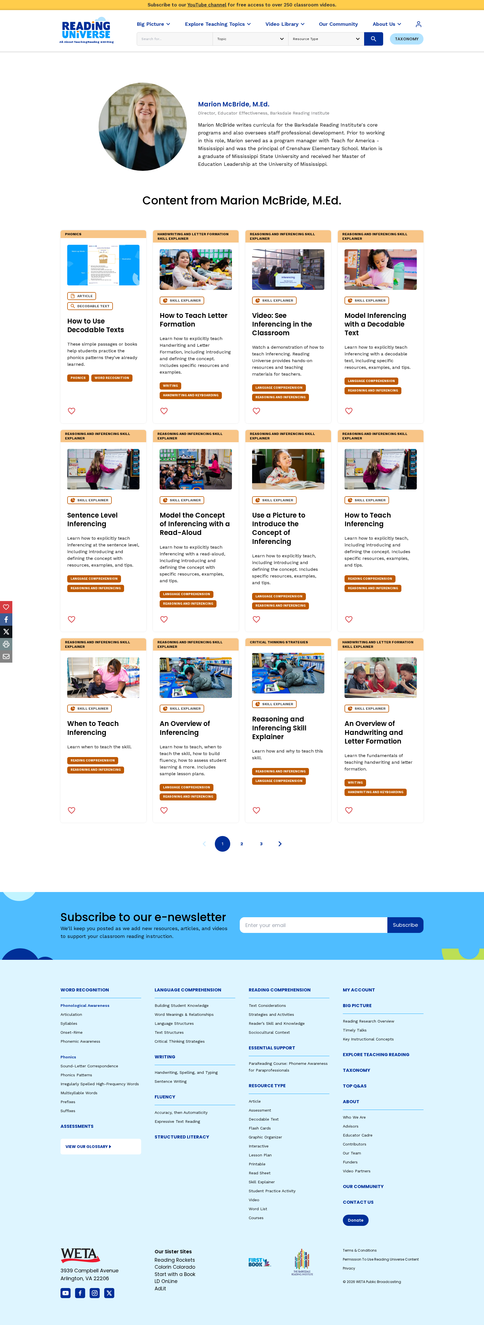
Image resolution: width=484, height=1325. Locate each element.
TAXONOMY (356, 1070)
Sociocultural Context (269, 1032)
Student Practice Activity (272, 1191)
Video (254, 1200)
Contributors (354, 1144)
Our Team (352, 1153)
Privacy (349, 1268)
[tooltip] (6, 607)
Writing (165, 1057)
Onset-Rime (72, 1032)
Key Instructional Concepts (368, 1039)
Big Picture (357, 1005)
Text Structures (169, 1032)
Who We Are (354, 1117)
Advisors (351, 1126)
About (351, 1101)
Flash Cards (260, 1128)
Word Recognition (85, 990)
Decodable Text (264, 1119)
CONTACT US (358, 1202)
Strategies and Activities (271, 1014)
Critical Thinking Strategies (279, 642)
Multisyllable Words (79, 1093)
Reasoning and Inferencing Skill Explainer (282, 236)
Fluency (165, 1097)
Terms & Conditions (360, 1250)
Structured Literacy (182, 1137)
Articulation (71, 1014)
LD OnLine (166, 1281)
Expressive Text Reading (177, 1121)
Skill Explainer (262, 1182)
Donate (356, 1220)
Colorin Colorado (175, 1267)
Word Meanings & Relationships (184, 1014)
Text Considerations (267, 1005)
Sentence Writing (171, 1081)
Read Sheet (260, 1173)
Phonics (73, 234)
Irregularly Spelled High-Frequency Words (100, 1084)
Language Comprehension (188, 990)
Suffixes (68, 1111)
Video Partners (357, 1171)
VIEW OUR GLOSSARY (87, 1146)
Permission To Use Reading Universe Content (381, 1259)
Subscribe (405, 924)
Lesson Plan (260, 1155)
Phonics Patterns (76, 1075)
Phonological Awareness (85, 1005)
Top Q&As (355, 1086)
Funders (350, 1162)
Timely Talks (355, 1030)
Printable (257, 1164)
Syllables (69, 1023)
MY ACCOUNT (359, 990)
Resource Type (267, 1085)
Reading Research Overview (368, 1021)
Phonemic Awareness (80, 1041)
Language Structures (174, 1023)
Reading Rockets (175, 1260)
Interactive (259, 1146)
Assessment (260, 1110)
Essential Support (272, 1048)
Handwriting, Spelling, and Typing (186, 1072)
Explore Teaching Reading (376, 1054)
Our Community (363, 1186)
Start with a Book (175, 1274)
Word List (258, 1209)
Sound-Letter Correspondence (89, 1066)
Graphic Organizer (265, 1137)
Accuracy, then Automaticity (181, 1112)
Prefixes (68, 1102)
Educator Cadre (358, 1135)
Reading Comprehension (280, 990)
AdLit (160, 1288)
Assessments (77, 1126)
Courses (256, 1217)
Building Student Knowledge (182, 1005)
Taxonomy (406, 39)
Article (255, 1101)
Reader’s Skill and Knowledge (277, 1023)
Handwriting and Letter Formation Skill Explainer (193, 236)
